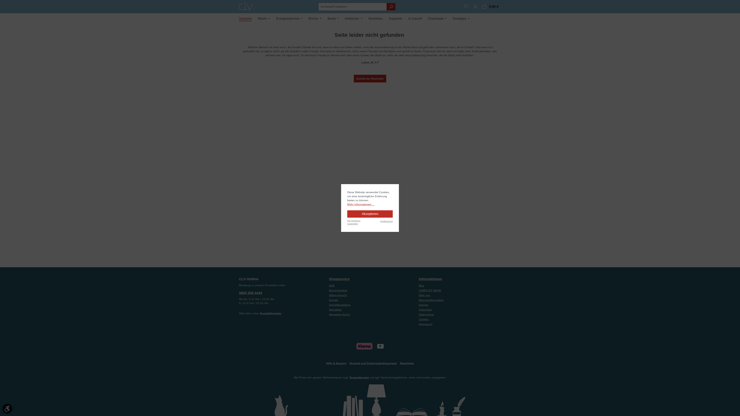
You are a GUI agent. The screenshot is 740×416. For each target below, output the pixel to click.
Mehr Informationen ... (360, 204)
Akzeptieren (370, 214)
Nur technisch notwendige (353, 222)
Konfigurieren (386, 221)
